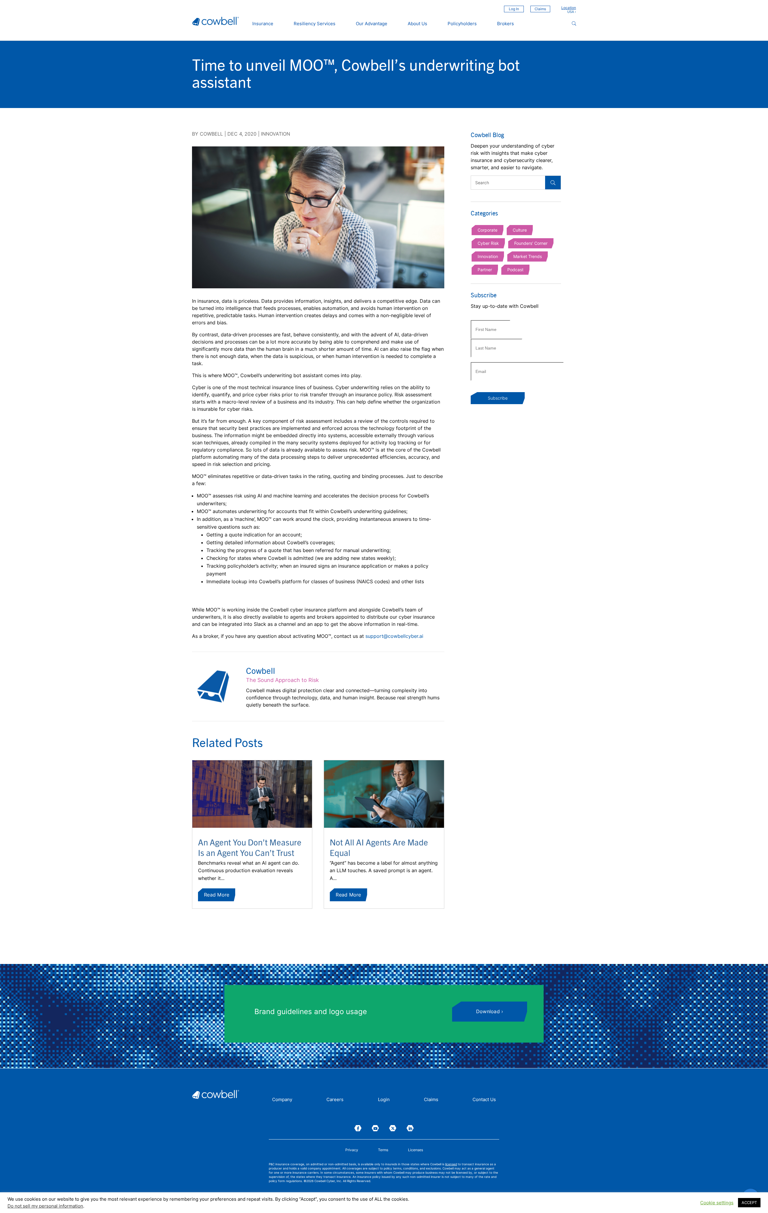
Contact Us (484, 1099)
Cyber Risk (488, 243)
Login (384, 1099)
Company (282, 1099)
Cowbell (211, 134)
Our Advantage (371, 23)
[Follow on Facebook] (358, 1128)
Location (568, 8)
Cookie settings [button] (717, 1202)
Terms (383, 1150)
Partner (485, 269)
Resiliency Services (314, 23)
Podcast (515, 269)
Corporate (487, 230)
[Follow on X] (392, 1128)
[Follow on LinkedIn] (410, 1128)
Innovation (275, 134)
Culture (520, 230)
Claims (540, 9)
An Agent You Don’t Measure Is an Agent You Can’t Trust (250, 847)
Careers (335, 1099)
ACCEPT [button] (749, 1202)
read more (216, 895)
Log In (514, 9)
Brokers (505, 23)
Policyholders (462, 23)
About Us (417, 23)
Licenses (415, 1150)
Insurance (262, 23)
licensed (451, 1164)
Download (488, 1011)
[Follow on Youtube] (375, 1128)
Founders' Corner (531, 243)
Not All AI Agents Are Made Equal (379, 847)
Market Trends (527, 256)
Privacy (351, 1150)
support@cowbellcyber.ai (394, 636)
